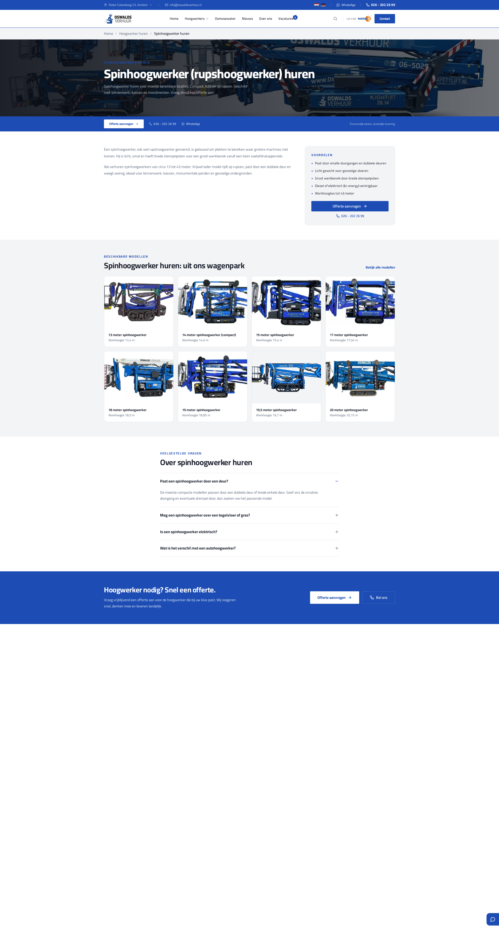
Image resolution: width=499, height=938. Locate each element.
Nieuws (247, 18)
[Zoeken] (335, 18)
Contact (385, 19)
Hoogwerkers (195, 18)
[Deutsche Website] (323, 4)
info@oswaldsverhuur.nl (186, 5)
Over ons (265, 18)
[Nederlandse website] (316, 4)
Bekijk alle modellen (380, 267)
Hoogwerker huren (133, 33)
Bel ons (382, 597)
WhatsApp (348, 5)
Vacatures (285, 18)
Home (174, 18)
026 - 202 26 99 (383, 5)
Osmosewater (225, 18)
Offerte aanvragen (121, 124)
